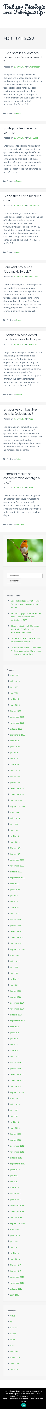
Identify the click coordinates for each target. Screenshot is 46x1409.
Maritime (14, 1351)
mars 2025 (15, 770)
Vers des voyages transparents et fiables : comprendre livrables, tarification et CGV (26, 616)
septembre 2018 (17, 1223)
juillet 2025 (15, 746)
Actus (18, 113)
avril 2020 (14, 1122)
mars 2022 (15, 985)
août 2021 (14, 1026)
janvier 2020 (15, 1140)
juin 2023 (14, 895)
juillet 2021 (15, 1032)
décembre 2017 (17, 1277)
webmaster (34, 66)
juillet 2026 (15, 681)
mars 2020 (15, 1128)
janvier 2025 (15, 782)
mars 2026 (15, 705)
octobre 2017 (16, 1289)
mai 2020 (14, 1116)
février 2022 (15, 991)
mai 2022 (14, 973)
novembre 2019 (17, 1151)
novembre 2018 (17, 1211)
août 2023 (14, 883)
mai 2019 (14, 1181)
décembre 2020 (17, 1074)
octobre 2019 (16, 1157)
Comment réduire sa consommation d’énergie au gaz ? (22, 478)
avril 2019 (14, 1187)
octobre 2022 (16, 943)
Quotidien (14, 1363)
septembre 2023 (17, 877)
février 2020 (15, 1134)
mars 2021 (15, 1056)
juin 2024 (14, 824)
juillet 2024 (15, 818)
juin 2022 (14, 967)
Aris (31, 419)
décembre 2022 (17, 931)
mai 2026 (14, 693)
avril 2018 (14, 1253)
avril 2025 (14, 764)
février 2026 (15, 711)
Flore (12, 1345)
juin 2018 (14, 1241)
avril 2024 (14, 836)
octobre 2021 (16, 1014)
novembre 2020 (17, 1080)
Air (11, 1321)
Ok (23, 1405)
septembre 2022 (17, 949)
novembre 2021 (17, 1008)
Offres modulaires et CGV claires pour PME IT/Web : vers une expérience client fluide (25, 629)
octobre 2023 (16, 871)
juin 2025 (14, 752)
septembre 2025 (17, 734)
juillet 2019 (15, 1169)
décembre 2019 (17, 1146)
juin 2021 (14, 1038)
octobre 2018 (16, 1217)
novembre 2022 (17, 937)
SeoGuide (33, 137)
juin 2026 (14, 687)
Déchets (14, 1327)
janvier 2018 (15, 1271)
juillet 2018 (15, 1235)
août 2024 (14, 812)
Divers (19, 181)
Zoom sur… (15, 1369)
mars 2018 (15, 1259)
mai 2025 (14, 758)
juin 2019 (14, 1175)
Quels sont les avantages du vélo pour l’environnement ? (22, 57)
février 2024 (15, 848)
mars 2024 (15, 842)
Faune (12, 1339)
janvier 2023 (15, 925)
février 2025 (15, 776)
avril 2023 (14, 907)
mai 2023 (14, 901)
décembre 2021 (17, 1003)
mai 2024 (14, 830)
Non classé (15, 1357)
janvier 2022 (15, 997)
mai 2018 (14, 1247)
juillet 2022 (15, 961)
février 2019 (15, 1193)
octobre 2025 (16, 729)
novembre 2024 (17, 794)
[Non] (43, 1398)
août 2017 (14, 1295)
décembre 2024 (17, 788)
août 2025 (14, 740)
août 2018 (14, 1229)
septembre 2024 (17, 806)
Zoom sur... (21, 524)
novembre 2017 (17, 1283)
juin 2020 (14, 1110)
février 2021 (15, 1062)
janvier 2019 (15, 1199)
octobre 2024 (16, 800)
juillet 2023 (15, 889)
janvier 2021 (15, 1068)
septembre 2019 (17, 1163)
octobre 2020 (16, 1086)
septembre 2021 (17, 1020)
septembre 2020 (17, 1092)
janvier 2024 (15, 854)
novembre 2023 (17, 865)
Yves (31, 487)
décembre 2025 (17, 717)
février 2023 (15, 919)
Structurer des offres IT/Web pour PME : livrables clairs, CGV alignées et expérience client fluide (26, 650)
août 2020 (14, 1098)
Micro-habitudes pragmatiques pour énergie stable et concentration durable (26, 604)
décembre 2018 (17, 1205)
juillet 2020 (15, 1104)
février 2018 (15, 1265)
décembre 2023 (17, 860)
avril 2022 (14, 979)
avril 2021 (14, 1050)
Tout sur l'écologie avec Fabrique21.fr (24, 9)
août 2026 (14, 675)
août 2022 (14, 955)
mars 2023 (15, 913)
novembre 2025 (17, 723)
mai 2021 (14, 1044)
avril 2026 (14, 699)
